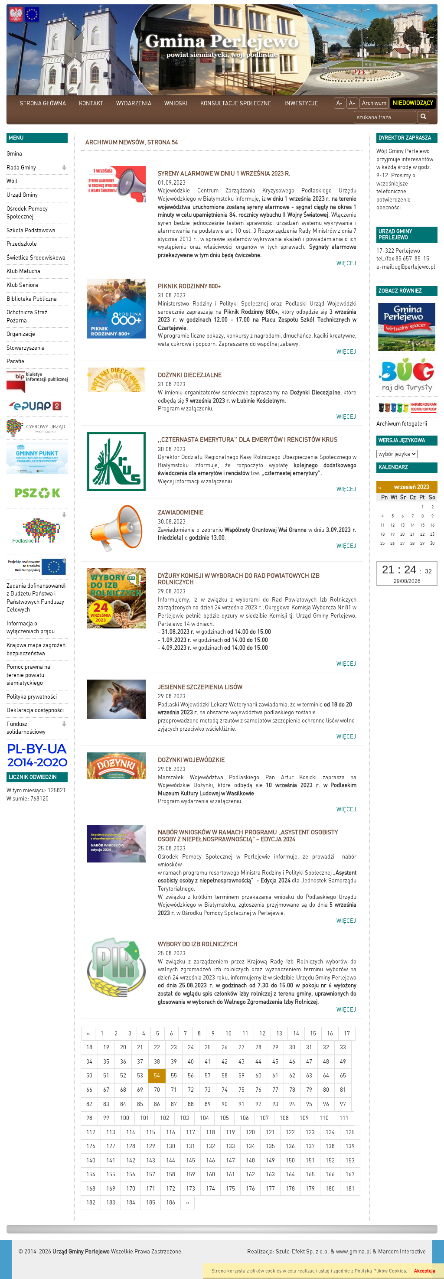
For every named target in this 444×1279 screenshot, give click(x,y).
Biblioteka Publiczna (32, 299)
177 (270, 1188)
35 (106, 1061)
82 (89, 1104)
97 (343, 1104)
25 (208, 1047)
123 (310, 1132)
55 (174, 1075)
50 (89, 1075)
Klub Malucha (23, 271)
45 (275, 1061)
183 (110, 1202)
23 (174, 1047)
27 (241, 1047)
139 (350, 1146)
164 (290, 1174)
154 (90, 1174)
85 (140, 1104)
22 (157, 1047)
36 (123, 1061)
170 (130, 1188)
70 (157, 1090)
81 (343, 1090)
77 (275, 1090)
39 (174, 1061)
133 (230, 1146)
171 (150, 1188)
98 (89, 1118)
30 (292, 1047)
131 (190, 1146)
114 (130, 1132)
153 (350, 1160)
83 (106, 1104)
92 (258, 1104)
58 (225, 1075)
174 (210, 1188)
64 (326, 1075)
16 (330, 1033)
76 (258, 1090)
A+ (352, 103)
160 (210, 1174)
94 (292, 1104)
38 (157, 1061)
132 (210, 1146)
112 (90, 1132)
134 (250, 1146)
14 (296, 1033)
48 (326, 1061)
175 (230, 1188)
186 (170, 1202)
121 (270, 1132)
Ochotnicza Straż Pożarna (27, 316)
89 (208, 1104)
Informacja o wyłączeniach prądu (31, 627)
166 (330, 1174)
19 (106, 1047)
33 (343, 1047)
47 (309, 1061)
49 (343, 1061)
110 (324, 1118)
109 (304, 1118)
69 (140, 1090)
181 (350, 1188)
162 (250, 1174)
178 (290, 1188)
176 (250, 1188)
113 (110, 1132)
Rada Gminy (21, 167)
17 (347, 1033)
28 (258, 1047)
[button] (64, 168)
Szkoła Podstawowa (31, 230)
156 (130, 1174)
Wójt (12, 181)
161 (230, 1174)
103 (184, 1118)
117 (190, 1132)
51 (106, 1075)
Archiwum (374, 103)
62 (292, 1075)
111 (344, 1118)
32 (326, 1047)
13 (279, 1033)
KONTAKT (91, 103)
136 (290, 1146)
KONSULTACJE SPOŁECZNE (235, 103)
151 (310, 1160)
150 (290, 1160)
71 (174, 1090)
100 (124, 1118)
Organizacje (21, 334)
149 (270, 1160)
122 (290, 1132)
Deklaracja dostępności (35, 710)
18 (89, 1047)
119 (230, 1132)
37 (140, 1061)
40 (191, 1061)
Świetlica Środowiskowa (36, 257)
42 (225, 1061)
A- (339, 103)
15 (313, 1033)
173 (190, 1188)
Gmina (14, 153)
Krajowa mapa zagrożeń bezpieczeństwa (36, 649)
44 (258, 1061)
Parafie (15, 361)
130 (170, 1146)
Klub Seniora (22, 285)
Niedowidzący (413, 103)
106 (244, 1118)
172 (170, 1188)
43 (241, 1061)
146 (210, 1160)
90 (225, 1104)
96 (326, 1104)
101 (144, 1118)
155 (110, 1174)
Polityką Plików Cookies (380, 1271)
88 (191, 1104)
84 (123, 1104)
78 (292, 1090)
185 (150, 1202)
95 (309, 1104)
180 (330, 1188)
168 (90, 1188)
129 (150, 1146)
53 (140, 1075)
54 (157, 1075)
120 (250, 1132)
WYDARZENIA (133, 103)
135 (270, 1146)
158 (170, 1174)
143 (150, 1160)
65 (343, 1075)
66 (89, 1090)
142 (130, 1160)
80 (326, 1090)
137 (310, 1146)
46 (292, 1061)
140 (90, 1160)
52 (123, 1075)
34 (89, 1061)
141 (110, 1160)
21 (140, 1047)
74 (225, 1090)
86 (157, 1104)
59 (241, 1075)
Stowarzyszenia (26, 348)
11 (245, 1033)
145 (190, 1160)
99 (106, 1118)
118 (210, 1132)
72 (191, 1090)
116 (170, 1132)
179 (310, 1188)
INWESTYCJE (301, 103)
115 (150, 1132)
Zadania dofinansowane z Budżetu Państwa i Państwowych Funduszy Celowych (35, 598)
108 (284, 1118)
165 (310, 1174)
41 (208, 1061)
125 (350, 1132)
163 (270, 1174)
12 (262, 1033)
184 (130, 1202)
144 (170, 1160)
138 (330, 1146)
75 (241, 1090)
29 (275, 1047)
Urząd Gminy (22, 195)
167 (350, 1174)
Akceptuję (424, 1271)
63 (309, 1075)
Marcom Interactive (402, 1251)
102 (164, 1118)
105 (224, 1118)
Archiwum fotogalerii (401, 423)
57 (208, 1075)
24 (191, 1047)
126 (90, 1146)
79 (309, 1090)
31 (309, 1047)
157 (150, 1174)
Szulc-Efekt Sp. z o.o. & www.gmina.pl (323, 1251)
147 (230, 1160)
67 (106, 1090)
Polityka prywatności (32, 696)
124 (330, 1132)
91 (241, 1104)
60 (258, 1075)
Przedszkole (22, 244)
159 (190, 1174)
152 (330, 1160)
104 (204, 1118)
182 (90, 1202)
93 (275, 1104)
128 (130, 1146)
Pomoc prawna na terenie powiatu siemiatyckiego (28, 675)
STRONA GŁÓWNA (43, 103)
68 (123, 1090)
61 (275, 1075)
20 (123, 1047)
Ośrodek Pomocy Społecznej (27, 212)
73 (208, 1090)
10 (228, 1033)
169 (110, 1188)
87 (174, 1104)
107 (264, 1118)
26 (225, 1047)
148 (250, 1160)
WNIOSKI (175, 103)
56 (191, 1075)
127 (110, 1146)
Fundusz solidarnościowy (26, 728)
